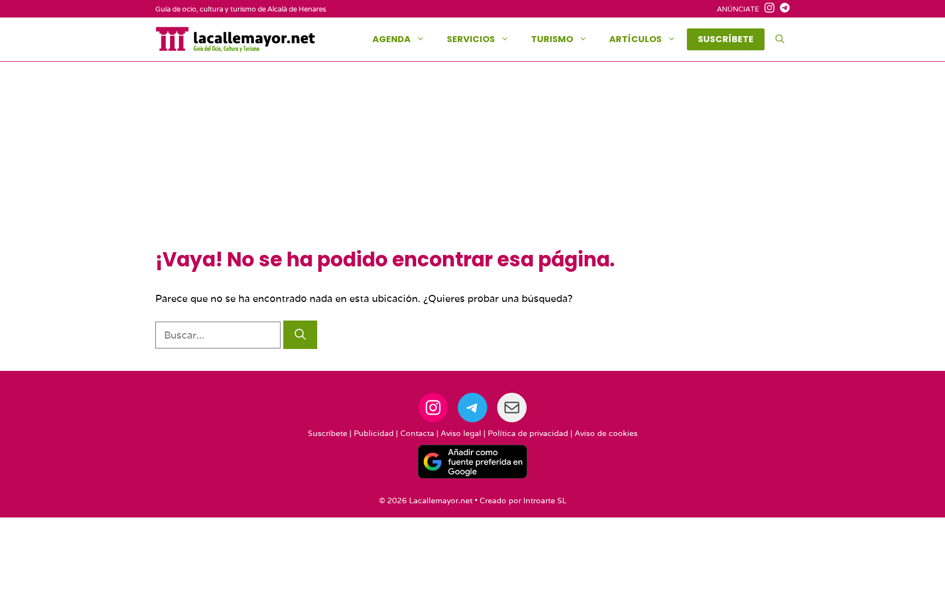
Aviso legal (461, 433)
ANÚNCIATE (738, 9)
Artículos (635, 39)
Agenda (391, 39)
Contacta (417, 433)
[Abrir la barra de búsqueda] (780, 39)
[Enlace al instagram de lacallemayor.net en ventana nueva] (766, 9)
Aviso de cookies (606, 433)
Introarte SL (545, 500)
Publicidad (374, 433)
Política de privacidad (528, 433)
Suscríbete (327, 433)
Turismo (552, 39)
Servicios (471, 39)
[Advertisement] (472, 165)
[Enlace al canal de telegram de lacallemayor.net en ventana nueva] (782, 9)
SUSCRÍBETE (726, 39)
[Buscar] (300, 335)
